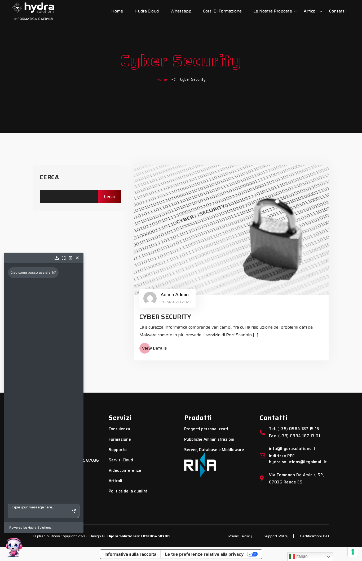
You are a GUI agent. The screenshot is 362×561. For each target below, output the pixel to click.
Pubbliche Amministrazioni (209, 439)
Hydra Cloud (147, 11)
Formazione (120, 439)
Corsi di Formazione (222, 11)
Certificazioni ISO (314, 536)
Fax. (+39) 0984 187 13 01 (294, 436)
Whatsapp (180, 11)
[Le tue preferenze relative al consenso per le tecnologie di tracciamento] (353, 552)
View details (154, 348)
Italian (301, 556)
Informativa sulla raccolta (130, 554)
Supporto (118, 450)
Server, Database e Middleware (214, 450)
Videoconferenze (125, 471)
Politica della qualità (128, 491)
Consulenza (119, 429)
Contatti (337, 11)
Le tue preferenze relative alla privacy (204, 554)
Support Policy (276, 536)
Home (117, 11)
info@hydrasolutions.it (292, 449)
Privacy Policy (240, 536)
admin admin (175, 294)
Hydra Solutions (121, 536)
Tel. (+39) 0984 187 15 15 (294, 429)
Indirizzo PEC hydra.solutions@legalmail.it (298, 459)
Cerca (49, 177)
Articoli (310, 11)
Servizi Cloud (121, 460)
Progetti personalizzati (206, 429)
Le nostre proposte (272, 11)
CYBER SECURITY (165, 317)
